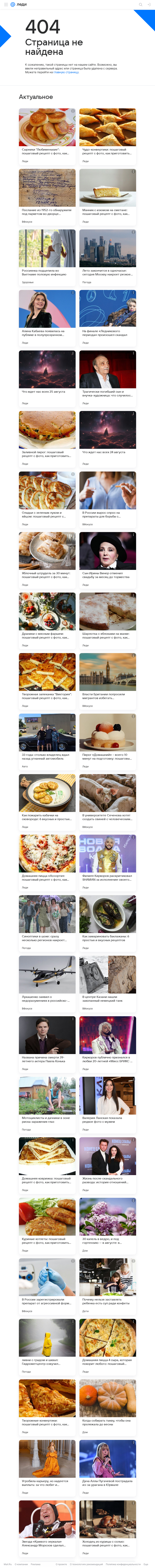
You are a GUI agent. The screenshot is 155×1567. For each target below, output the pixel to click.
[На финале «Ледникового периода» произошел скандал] (107, 318)
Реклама (35, 1564)
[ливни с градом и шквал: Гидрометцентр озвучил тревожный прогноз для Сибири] (47, 1347)
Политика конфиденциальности (123, 1564)
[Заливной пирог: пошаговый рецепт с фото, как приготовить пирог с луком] (47, 439)
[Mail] (13, 4)
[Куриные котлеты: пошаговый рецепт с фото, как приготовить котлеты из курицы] (47, 1226)
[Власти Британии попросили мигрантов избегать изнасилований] (107, 681)
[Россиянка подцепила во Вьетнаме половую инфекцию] (47, 257)
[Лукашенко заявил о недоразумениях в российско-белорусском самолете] (47, 984)
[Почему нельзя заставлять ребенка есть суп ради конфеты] (107, 1286)
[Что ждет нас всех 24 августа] (107, 439)
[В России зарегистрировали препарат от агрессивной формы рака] (47, 1286)
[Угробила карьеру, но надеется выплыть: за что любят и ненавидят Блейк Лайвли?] (47, 1468)
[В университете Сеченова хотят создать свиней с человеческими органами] (107, 802)
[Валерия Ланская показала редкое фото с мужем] (107, 1105)
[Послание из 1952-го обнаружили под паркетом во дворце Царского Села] (47, 197)
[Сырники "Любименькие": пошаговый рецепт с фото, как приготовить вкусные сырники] (47, 136)
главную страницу (65, 72)
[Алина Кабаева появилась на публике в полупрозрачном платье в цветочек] (47, 318)
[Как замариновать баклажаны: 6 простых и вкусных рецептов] (107, 923)
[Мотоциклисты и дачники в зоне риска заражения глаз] (47, 1105)
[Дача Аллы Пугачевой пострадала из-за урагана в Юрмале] (107, 1468)
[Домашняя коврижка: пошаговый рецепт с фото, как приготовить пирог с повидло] (47, 1165)
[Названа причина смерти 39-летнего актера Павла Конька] (47, 1044)
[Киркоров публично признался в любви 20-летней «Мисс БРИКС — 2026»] (107, 1044)
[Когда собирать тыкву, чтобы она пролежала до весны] (107, 1407)
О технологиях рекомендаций (86, 1564)
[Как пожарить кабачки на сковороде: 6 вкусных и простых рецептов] (47, 802)
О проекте (61, 1564)
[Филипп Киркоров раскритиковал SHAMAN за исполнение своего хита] (107, 863)
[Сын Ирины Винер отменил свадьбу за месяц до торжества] (107, 560)
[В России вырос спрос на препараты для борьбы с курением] (107, 500)
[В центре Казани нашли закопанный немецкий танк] (107, 984)
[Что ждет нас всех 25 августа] (47, 378)
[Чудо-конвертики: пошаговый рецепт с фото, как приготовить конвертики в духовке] (107, 136)
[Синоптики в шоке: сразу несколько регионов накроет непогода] (47, 923)
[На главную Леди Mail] (20, 4)
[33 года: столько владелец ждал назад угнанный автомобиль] (47, 742)
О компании (21, 1564)
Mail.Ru (8, 1564)
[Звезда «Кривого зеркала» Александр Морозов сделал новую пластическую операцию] (47, 1528)
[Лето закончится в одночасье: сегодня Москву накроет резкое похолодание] (107, 257)
